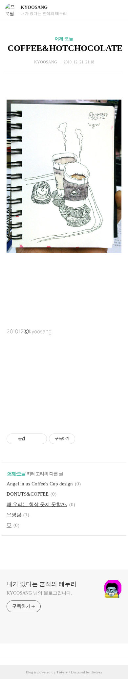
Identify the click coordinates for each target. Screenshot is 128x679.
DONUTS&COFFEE (28, 494)
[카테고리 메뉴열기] (116, 10)
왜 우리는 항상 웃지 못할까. (37, 504)
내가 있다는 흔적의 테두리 (41, 584)
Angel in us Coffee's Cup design (40, 483)
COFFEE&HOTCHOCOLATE (65, 48)
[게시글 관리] (39, 439)
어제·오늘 (64, 38)
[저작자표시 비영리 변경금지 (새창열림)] (84, 438)
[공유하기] (31, 439)
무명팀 (14, 514)
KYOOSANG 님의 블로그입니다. (39, 593)
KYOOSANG (34, 7)
